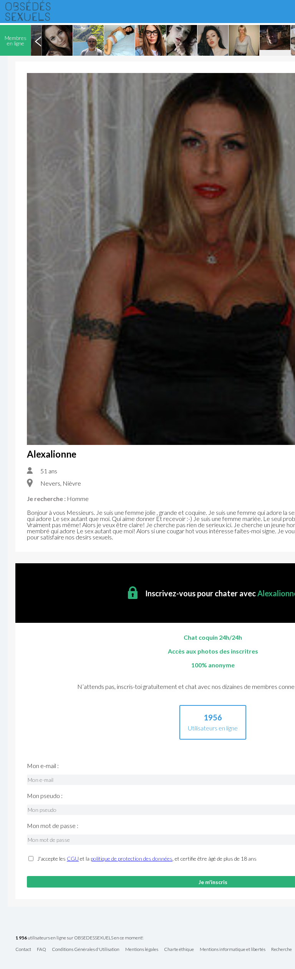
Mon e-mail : (43, 766)
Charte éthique (179, 949)
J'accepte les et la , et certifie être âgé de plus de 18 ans (147, 858)
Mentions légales (141, 949)
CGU (73, 858)
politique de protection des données (131, 858)
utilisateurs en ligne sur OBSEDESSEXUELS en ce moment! (79, 938)
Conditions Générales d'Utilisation (85, 949)
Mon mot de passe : (52, 826)
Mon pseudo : (45, 796)
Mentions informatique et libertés (232, 949)
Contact (23, 949)
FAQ (41, 949)
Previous (38, 40)
